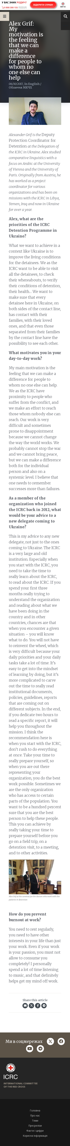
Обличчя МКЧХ (20, 87)
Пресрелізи (35, 1125)
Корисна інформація (35, 1135)
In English (31, 84)
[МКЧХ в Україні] (35, 5)
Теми (35, 1120)
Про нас (35, 1115)
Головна (35, 1110)
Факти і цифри (35, 1130)
